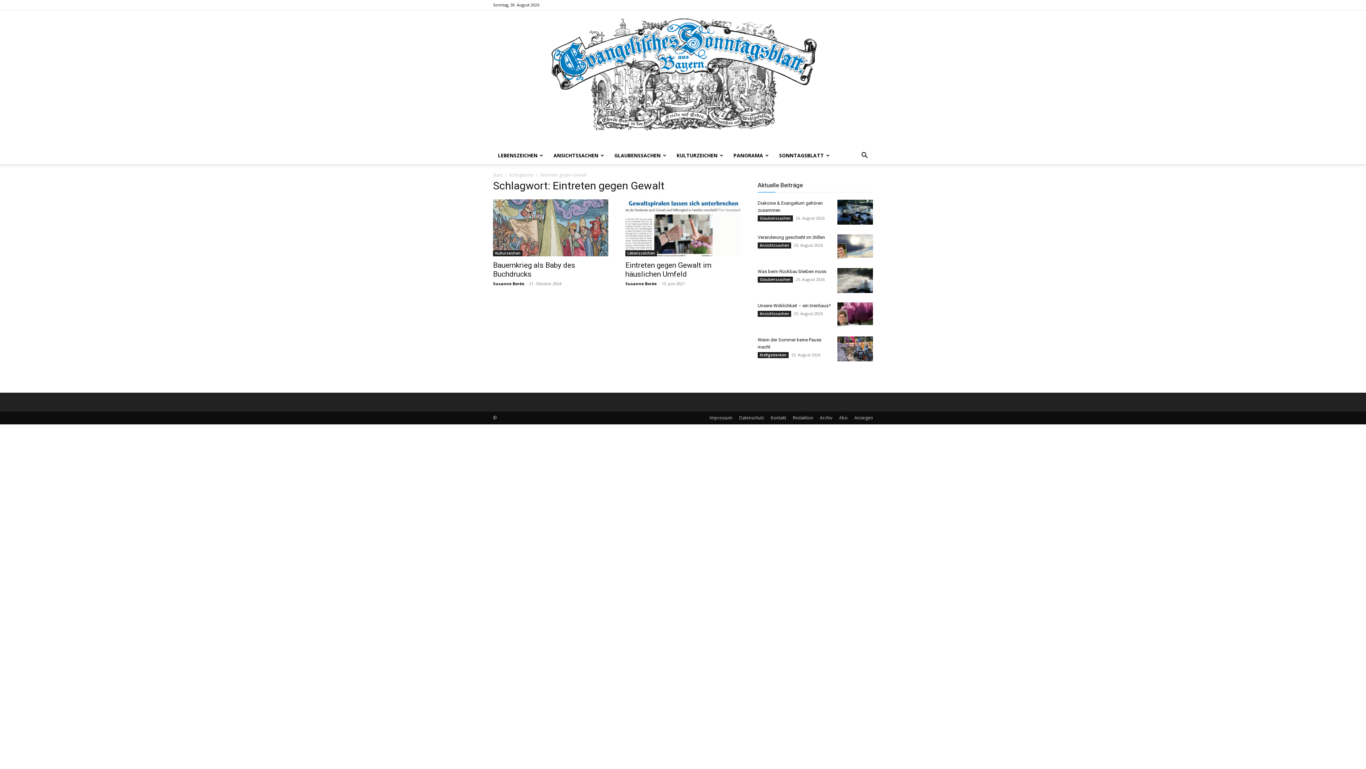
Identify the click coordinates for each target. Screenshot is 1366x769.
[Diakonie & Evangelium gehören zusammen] (855, 212)
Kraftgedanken (773, 354)
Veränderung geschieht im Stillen (791, 237)
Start (497, 175)
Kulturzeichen (697, 155)
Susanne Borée (508, 283)
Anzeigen (863, 418)
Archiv (826, 418)
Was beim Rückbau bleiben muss (792, 271)
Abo (843, 418)
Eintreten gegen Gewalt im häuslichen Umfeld (668, 269)
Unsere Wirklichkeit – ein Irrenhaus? (794, 305)
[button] (864, 156)
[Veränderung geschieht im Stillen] (855, 246)
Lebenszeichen (518, 155)
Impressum (721, 418)
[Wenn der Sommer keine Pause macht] (855, 348)
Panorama (748, 155)
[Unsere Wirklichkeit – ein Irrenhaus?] (855, 314)
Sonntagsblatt (801, 155)
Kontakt (778, 418)
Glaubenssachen (637, 155)
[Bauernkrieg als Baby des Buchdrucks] (550, 227)
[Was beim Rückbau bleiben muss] (855, 280)
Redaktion (803, 418)
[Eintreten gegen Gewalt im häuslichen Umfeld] (683, 227)
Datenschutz (751, 418)
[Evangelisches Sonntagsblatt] (683, 78)
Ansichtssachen (576, 155)
